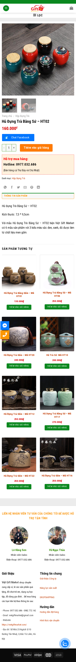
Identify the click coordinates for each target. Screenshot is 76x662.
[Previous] (8, 59)
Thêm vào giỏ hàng (36, 147)
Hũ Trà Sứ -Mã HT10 (57, 354)
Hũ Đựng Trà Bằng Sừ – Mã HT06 (57, 294)
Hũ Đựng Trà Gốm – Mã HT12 (19, 413)
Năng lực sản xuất (48, 588)
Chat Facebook (20, 137)
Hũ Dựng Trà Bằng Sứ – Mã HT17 (57, 415)
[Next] (68, 59)
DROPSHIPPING (47, 597)
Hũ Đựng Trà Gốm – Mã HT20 (19, 354)
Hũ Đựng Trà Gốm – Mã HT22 (19, 475)
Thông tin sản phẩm (15, 195)
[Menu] (6, 8)
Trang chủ (7, 116)
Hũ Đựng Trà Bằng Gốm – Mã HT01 (19, 294)
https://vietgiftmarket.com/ (14, 624)
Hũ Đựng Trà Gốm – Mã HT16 (57, 475)
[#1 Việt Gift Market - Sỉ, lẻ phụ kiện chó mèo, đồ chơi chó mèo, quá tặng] (38, 8)
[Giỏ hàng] (71, 8)
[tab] (38, 197)
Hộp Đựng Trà (22, 116)
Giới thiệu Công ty (48, 578)
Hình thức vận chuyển (49, 620)
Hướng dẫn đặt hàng (49, 612)
